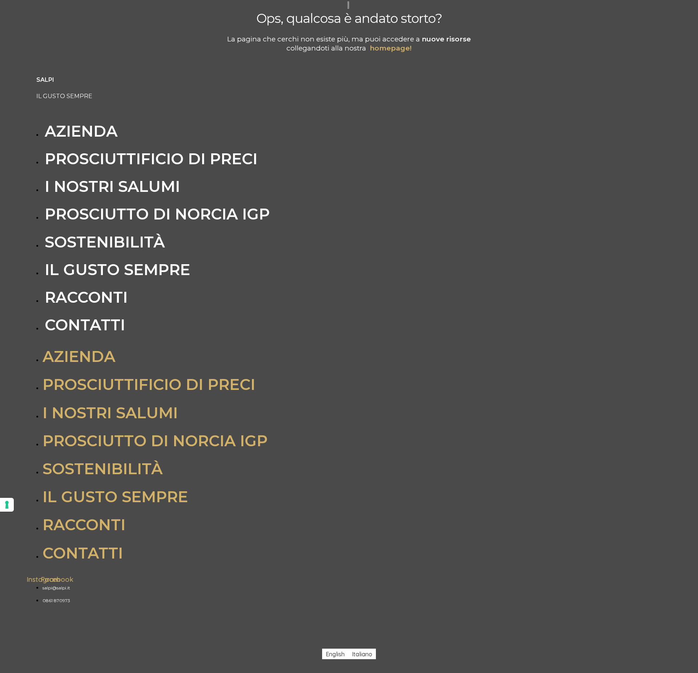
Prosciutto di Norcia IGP (157, 214)
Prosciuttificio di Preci (151, 158)
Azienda (81, 131)
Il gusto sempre (117, 269)
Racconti (86, 297)
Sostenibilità (105, 242)
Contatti (85, 324)
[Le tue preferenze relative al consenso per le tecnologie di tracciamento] (7, 505)
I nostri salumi (112, 186)
